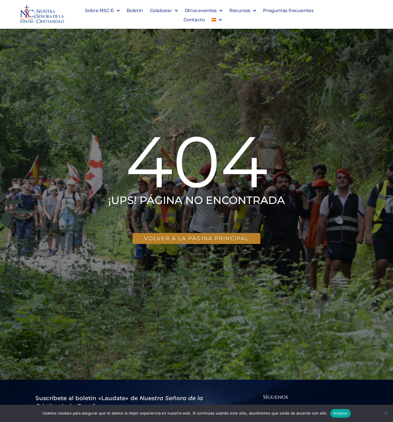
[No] (386, 413)
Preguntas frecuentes (288, 10)
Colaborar (161, 10)
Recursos (239, 10)
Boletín (135, 10)
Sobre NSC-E (99, 10)
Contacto (194, 19)
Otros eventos (201, 10)
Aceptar (340, 413)
